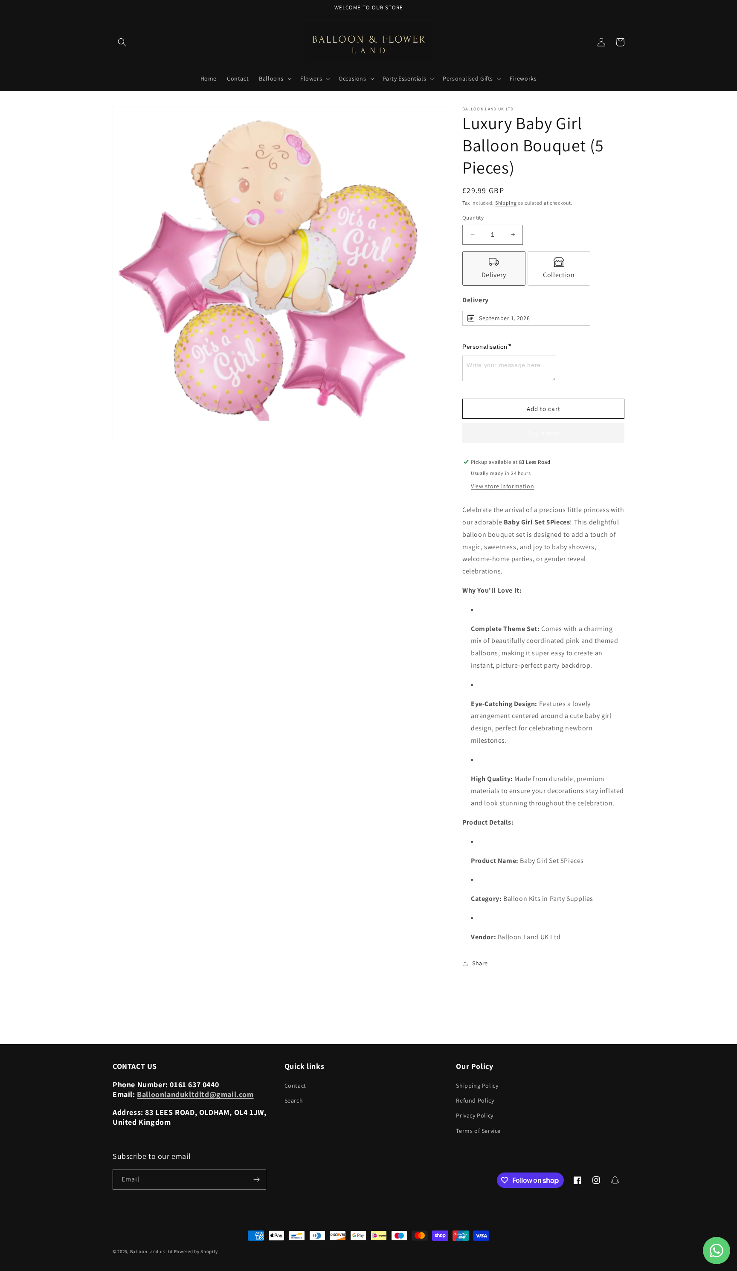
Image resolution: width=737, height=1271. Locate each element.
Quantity (473, 217)
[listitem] (493, 268)
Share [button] (480, 963)
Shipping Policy (477, 1085)
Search (293, 1100)
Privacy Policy (474, 1115)
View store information (502, 486)
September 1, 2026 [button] (504, 318)
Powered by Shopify (196, 1251)
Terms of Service (478, 1131)
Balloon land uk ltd (151, 1251)
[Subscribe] (256, 1180)
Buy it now (543, 433)
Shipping (506, 203)
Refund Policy (475, 1100)
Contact (295, 1085)
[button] (122, 42)
